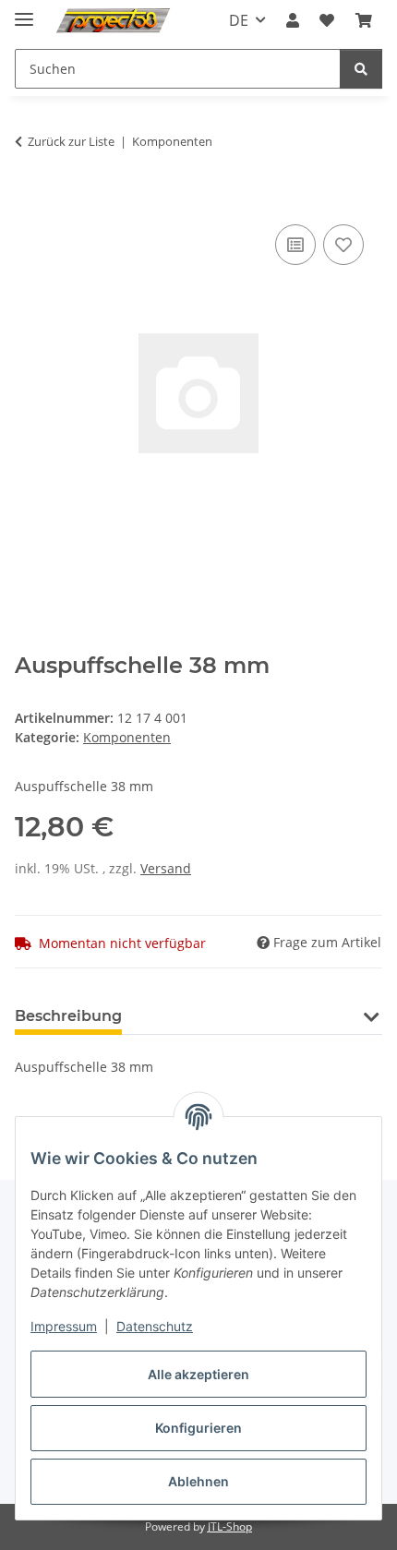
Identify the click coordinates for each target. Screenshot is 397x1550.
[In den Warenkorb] (29, 199)
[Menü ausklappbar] (24, 11)
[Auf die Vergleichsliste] (295, 244)
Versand (165, 868)
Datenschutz (154, 1326)
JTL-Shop (230, 1526)
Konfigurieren (198, 1428)
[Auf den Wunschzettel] (343, 244)
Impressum (63, 1326)
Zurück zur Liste (71, 141)
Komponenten (127, 737)
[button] (292, 20)
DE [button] (238, 20)
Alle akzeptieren (198, 1374)
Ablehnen (198, 1481)
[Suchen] (361, 69)
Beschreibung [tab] (68, 1016)
